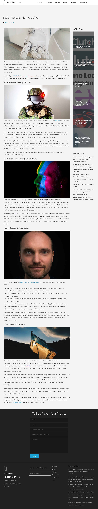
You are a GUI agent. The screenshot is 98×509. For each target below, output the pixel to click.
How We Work (48, 2)
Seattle (57, 121)
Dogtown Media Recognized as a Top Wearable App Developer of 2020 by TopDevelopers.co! (83, 123)
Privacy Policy (7, 486)
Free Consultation (84, 2)
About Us (65, 2)
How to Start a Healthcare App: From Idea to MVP (80, 492)
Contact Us (55, 477)
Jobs (53, 480)
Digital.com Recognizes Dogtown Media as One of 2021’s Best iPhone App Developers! (82, 103)
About (54, 469)
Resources (73, 2)
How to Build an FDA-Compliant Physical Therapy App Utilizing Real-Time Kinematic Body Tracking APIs (83, 192)
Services (40, 2)
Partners (54, 472)
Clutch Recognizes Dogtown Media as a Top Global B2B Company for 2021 (83, 46)
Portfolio (57, 2)
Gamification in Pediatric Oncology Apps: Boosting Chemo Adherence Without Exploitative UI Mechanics (83, 159)
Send (34, 456)
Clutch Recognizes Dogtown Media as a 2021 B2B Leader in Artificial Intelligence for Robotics (83, 65)
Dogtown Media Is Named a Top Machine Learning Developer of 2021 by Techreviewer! (82, 84)
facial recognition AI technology (29, 282)
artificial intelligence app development (24, 76)
